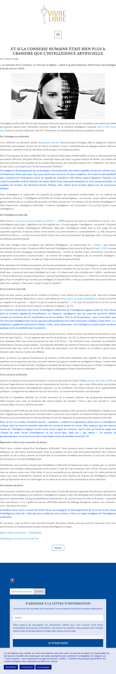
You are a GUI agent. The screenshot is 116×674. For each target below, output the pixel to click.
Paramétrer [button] (11, 667)
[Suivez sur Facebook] (12, 580)
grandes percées (50, 142)
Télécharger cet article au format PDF (19, 538)
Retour (58, 547)
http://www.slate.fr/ (17, 532)
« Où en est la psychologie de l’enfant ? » (35, 220)
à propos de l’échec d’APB (99, 380)
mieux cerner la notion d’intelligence (78, 298)
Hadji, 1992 (100, 248)
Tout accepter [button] (43, 667)
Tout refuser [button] (27, 667)
